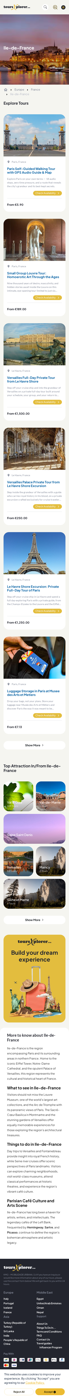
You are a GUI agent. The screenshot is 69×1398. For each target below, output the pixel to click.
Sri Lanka (9, 1331)
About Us (42, 1323)
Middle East (45, 1292)
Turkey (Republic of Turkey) (15, 1324)
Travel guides (44, 1343)
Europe (19, 89)
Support (41, 1316)
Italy (6, 1298)
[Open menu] (63, 7)
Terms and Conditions (49, 1331)
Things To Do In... (46, 1327)
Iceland (8, 1307)
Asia (6, 1316)
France (35, 89)
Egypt (40, 1298)
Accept (48, 1391)
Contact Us (43, 1339)
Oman (40, 1307)
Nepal (40, 1312)
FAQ (39, 1335)
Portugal (9, 1303)
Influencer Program (50, 1347)
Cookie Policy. (35, 1382)
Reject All (18, 1391)
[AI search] (55, 7)
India (6, 1335)
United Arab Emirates (49, 1303)
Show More (32, 745)
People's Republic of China (16, 1341)
